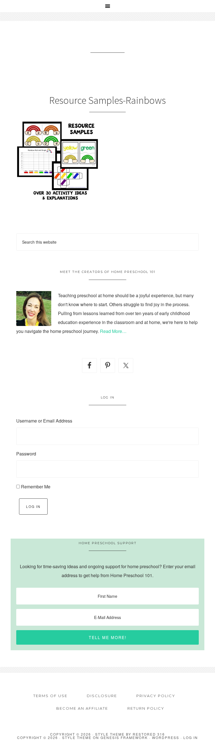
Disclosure (102, 695)
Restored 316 (149, 734)
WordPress (165, 737)
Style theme (110, 734)
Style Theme (77, 737)
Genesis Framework (124, 737)
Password (26, 453)
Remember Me (35, 486)
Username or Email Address (44, 420)
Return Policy (145, 708)
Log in (190, 737)
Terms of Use (50, 695)
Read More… (113, 331)
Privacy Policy (155, 695)
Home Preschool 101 (107, 44)
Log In (33, 506)
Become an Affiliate (82, 708)
